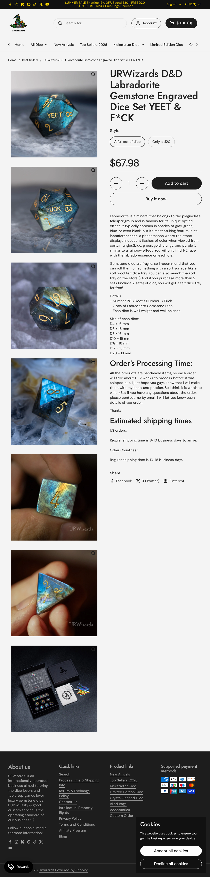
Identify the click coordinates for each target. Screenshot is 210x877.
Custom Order (121, 815)
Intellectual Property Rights (75, 810)
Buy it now (155, 199)
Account (150, 23)
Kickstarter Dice (123, 786)
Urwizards (47, 870)
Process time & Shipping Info (79, 782)
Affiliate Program (72, 830)
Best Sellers (30, 60)
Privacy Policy (70, 818)
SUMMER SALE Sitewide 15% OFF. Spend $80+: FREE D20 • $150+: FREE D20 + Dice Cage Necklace (105, 4)
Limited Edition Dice (126, 792)
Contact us (68, 802)
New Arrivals (120, 774)
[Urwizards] (18, 23)
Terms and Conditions (77, 824)
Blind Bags (118, 804)
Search (64, 774)
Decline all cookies (171, 863)
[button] (181, 23)
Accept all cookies (171, 850)
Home (12, 60)
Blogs (63, 836)
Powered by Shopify (71, 870)
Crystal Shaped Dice (126, 798)
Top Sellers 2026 (124, 780)
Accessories (120, 810)
